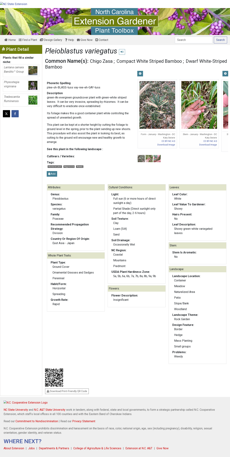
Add (53, 173)
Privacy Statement (83, 421)
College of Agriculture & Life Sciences (97, 448)
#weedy (80, 167)
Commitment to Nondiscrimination (36, 421)
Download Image (166, 144)
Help (70, 40)
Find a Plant (29, 40)
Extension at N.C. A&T (138, 448)
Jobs (31, 448)
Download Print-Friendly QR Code (68, 391)
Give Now (86, 40)
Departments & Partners (54, 448)
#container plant (54, 167)
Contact (103, 40)
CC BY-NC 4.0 (168, 141)
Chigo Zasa (101, 61)
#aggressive (69, 167)
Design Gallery (52, 40)
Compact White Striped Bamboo (149, 61)
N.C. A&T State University (49, 409)
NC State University (16, 409)
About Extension (14, 448)
